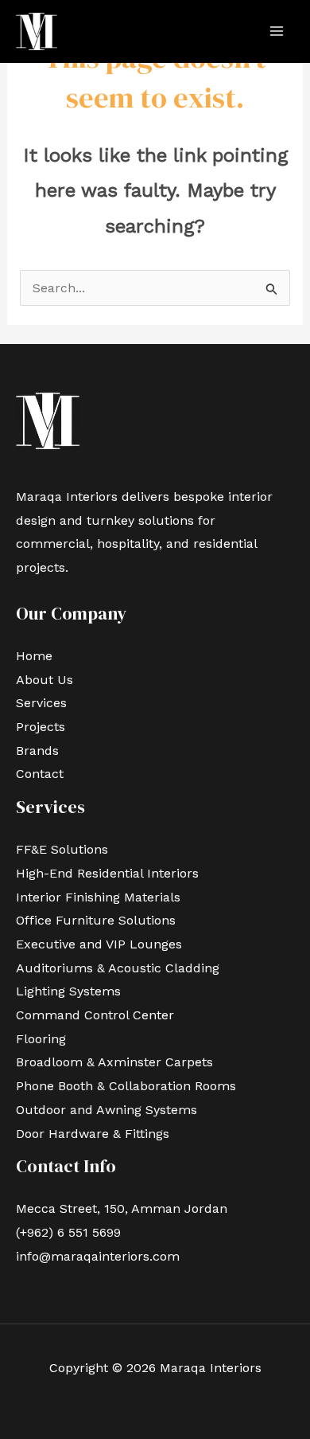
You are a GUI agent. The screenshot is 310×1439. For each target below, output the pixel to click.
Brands (37, 750)
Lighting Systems (70, 991)
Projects (40, 726)
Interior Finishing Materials (98, 897)
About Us (44, 679)
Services (41, 702)
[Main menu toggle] (276, 31)
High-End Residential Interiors (109, 873)
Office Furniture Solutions (98, 920)
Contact (40, 773)
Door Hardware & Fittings (92, 1133)
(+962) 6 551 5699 (68, 1232)
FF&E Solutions (62, 849)
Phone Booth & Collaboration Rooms (126, 1085)
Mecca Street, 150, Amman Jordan (121, 1208)
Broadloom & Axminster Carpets (114, 1061)
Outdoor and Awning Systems (108, 1109)
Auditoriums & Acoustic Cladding (119, 968)
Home (34, 655)
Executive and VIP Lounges (99, 944)
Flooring (41, 1038)
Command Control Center (97, 1015)
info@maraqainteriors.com (98, 1256)
